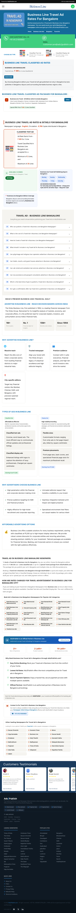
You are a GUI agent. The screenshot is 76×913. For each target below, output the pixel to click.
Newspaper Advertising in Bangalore (25, 710)
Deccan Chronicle (26, 836)
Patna (58, 856)
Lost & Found (10, 810)
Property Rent (45, 807)
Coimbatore (43, 841)
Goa (41, 843)
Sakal (5, 854)
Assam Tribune (8, 841)
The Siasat (24, 861)
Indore (58, 846)
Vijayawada (43, 861)
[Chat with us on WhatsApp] (73, 6)
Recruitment (21, 807)
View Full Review (7, 788)
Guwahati (59, 843)
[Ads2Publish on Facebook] (14, 909)
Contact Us (9, 886)
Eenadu (6, 851)
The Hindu (7, 836)
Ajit (5, 861)
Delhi (57, 841)
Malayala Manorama (10, 856)
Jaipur (58, 849)
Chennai (58, 838)
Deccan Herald (25, 838)
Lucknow (42, 854)
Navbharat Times (26, 864)
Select (67, 99)
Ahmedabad (43, 833)
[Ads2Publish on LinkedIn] (22, 909)
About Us (8, 881)
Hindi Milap (7, 849)
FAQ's (7, 884)
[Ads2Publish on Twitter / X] (18, 909)
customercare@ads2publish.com (58, 44)
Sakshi (22, 851)
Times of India (8, 833)
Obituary (21, 810)
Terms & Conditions (11, 894)
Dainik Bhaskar (25, 841)
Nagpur (42, 856)
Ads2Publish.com (13, 902)
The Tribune (7, 838)
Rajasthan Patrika (26, 843)
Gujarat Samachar (9, 859)
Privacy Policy (10, 889)
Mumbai (58, 854)
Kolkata (58, 851)
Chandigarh (43, 838)
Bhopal (42, 836)
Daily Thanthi (24, 859)
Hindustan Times (26, 833)
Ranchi (58, 859)
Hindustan (7, 846)
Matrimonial (10, 807)
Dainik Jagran (8, 843)
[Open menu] (3, 6)
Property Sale (33, 807)
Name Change (57, 807)
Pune (41, 859)
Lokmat (23, 854)
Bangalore (59, 833)
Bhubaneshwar (60, 836)
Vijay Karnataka (8, 869)
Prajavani (6, 867)
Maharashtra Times (9, 864)
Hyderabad (43, 846)
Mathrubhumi (25, 856)
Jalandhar (43, 849)
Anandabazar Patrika (27, 849)
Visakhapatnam (61, 861)
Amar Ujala (24, 846)
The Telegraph (25, 867)
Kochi (41, 851)
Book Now (8, 77)
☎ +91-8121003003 (19, 714)
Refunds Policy (10, 891)
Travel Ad (30, 726)
